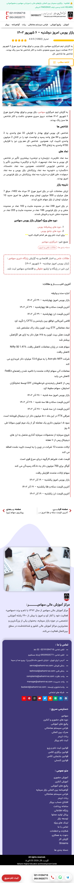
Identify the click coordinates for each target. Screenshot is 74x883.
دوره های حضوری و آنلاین (55, 719)
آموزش (66, 24)
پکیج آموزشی (55, 24)
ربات (24, 24)
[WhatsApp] (60, 877)
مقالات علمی (62, 258)
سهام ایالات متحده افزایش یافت (53, 473)
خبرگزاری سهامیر (50, 242)
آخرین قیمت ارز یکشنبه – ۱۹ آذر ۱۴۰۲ (50, 494)
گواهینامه (16, 24)
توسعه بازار (62, 818)
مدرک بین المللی (60, 732)
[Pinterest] (29, 698)
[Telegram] (68, 877)
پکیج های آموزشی (59, 724)
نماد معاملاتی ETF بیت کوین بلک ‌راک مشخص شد (43, 328)
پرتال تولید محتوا (59, 814)
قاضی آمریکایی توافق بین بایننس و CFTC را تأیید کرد (42, 321)
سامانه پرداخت (61, 806)
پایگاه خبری (22, 258)
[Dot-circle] (24, 698)
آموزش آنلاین (61, 781)
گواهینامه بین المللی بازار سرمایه (52, 790)
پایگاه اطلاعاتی (61, 810)
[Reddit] (50, 698)
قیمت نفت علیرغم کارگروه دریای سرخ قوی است (45, 459)
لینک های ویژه (61, 822)
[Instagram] (34, 698)
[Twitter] (45, 698)
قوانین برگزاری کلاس (58, 752)
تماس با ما (63, 827)
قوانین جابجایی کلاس (57, 756)
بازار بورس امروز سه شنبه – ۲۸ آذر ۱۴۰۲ (48, 395)
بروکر (7, 24)
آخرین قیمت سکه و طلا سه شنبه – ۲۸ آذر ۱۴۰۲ (45, 402)
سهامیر (41, 112)
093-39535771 (41, 879)
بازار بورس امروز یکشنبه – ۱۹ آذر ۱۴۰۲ (50, 480)
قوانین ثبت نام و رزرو (57, 748)
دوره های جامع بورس (51, 231)
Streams (63, 843)
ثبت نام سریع (11, 878)
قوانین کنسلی (61, 760)
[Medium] (55, 698)
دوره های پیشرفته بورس (49, 227)
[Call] (52, 877)
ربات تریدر (63, 736)
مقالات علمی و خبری (47, 247)
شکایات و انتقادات (59, 831)
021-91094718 (41, 875)
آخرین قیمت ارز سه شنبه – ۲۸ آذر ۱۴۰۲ (49, 409)
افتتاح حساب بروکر (58, 802)
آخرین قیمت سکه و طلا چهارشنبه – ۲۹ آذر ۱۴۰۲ (45, 307)
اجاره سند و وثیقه (60, 293)
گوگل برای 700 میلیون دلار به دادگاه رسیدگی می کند (42, 466)
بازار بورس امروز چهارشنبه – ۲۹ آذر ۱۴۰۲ (48, 300)
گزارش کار (63, 839)
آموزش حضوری (61, 777)
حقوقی (39, 269)
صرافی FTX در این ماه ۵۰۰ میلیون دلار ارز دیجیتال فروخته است (36, 416)
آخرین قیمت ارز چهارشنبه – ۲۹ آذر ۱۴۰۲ (48, 314)
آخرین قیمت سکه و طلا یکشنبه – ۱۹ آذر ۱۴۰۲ (46, 487)
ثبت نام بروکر (61, 740)
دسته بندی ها (61, 850)
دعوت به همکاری (60, 835)
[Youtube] (40, 698)
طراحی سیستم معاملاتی (38, 24)
